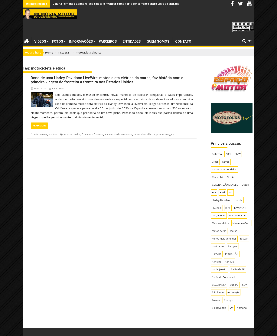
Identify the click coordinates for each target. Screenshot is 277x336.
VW (231, 307)
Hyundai (217, 208)
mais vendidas (237, 215)
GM (231, 192)
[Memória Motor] (26, 41)
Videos (40, 41)
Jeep (227, 208)
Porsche (216, 254)
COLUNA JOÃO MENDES (225, 184)
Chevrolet (217, 177)
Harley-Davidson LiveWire (118, 134)
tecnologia (233, 292)
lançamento (219, 215)
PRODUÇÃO (231, 254)
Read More (39, 125)
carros (226, 161)
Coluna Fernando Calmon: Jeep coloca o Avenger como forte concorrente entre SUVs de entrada (116, 3)
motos (233, 231)
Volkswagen (219, 307)
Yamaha (242, 307)
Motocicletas (219, 231)
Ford (222, 192)
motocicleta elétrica (144, 134)
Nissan (244, 238)
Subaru (234, 284)
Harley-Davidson (221, 200)
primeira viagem (165, 134)
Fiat (214, 192)
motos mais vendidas (224, 238)
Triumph (228, 300)
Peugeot (233, 246)
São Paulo (218, 292)
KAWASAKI (240, 208)
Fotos (57, 41)
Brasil (215, 161)
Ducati (245, 184)
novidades (218, 246)
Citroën (231, 177)
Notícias (53, 134)
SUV (244, 284)
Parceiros (108, 41)
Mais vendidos (220, 223)
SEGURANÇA (219, 284)
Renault (229, 261)
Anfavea (217, 154)
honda (239, 200)
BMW (238, 154)
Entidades (132, 41)
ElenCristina (58, 88)
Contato (183, 41)
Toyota (216, 300)
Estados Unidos (72, 134)
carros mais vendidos (224, 169)
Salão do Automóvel (223, 277)
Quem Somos (158, 41)
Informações (81, 41)
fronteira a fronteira (92, 134)
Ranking (216, 261)
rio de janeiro (219, 269)
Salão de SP (238, 269)
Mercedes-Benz (242, 223)
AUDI (228, 154)
